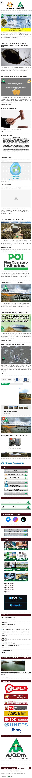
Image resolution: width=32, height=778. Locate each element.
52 (22, 379)
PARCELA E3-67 (10, 585)
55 (15, 381)
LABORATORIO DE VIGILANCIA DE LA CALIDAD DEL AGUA (15, 631)
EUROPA (8, 591)
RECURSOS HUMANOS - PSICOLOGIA (10, 645)
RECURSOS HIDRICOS (7, 643)
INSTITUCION (5, 627)
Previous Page (7, 379)
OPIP (3, 638)
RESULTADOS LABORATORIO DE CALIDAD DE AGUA (16, 674)
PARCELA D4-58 (10, 589)
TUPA (21, 771)
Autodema (9, 774)
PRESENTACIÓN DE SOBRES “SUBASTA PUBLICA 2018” (14, 76)
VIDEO (3, 652)
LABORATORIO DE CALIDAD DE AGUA (15, 446)
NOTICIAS (4, 635)
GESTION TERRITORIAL (7, 624)
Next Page (26, 381)
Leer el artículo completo (6, 104)
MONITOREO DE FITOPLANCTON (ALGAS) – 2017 (12, 344)
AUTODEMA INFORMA (7, 617)
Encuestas (16, 507)
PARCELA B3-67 (10, 587)
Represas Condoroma (10, 411)
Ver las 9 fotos (8, 413)
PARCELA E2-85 (10, 583)
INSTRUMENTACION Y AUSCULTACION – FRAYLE (12, 219)
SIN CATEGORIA (5, 647)
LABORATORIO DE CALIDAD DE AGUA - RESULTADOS (14, 629)
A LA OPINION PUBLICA (6, 135)
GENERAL (4, 622)
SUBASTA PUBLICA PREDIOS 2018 (9, 108)
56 (18, 381)
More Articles (27, 657)
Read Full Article (5, 677)
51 (19, 379)
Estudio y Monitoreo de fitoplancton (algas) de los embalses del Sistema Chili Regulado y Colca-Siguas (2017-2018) (15, 45)
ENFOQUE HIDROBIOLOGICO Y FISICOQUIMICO (12, 282)
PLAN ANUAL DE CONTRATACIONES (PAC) (11, 188)
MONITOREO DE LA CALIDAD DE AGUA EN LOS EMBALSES (14, 312)
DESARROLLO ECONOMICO (8, 619)
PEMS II (3, 640)
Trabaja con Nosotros (16, 502)
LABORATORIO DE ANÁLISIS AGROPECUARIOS (12, 12)
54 (28, 379)
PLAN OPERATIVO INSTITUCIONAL (9, 251)
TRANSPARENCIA (6, 650)
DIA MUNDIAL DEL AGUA (6, 161)
